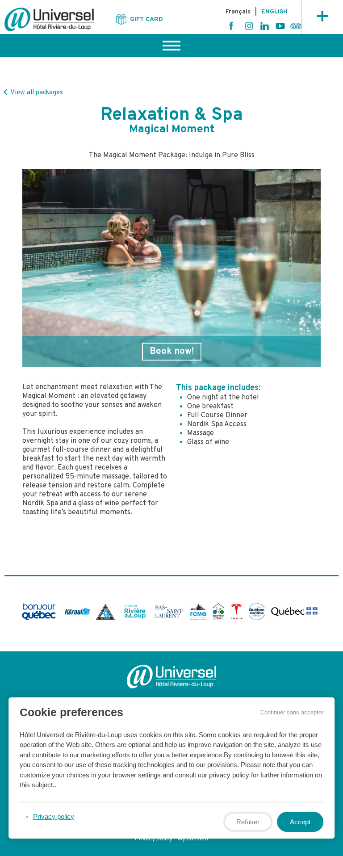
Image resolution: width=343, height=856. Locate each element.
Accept (300, 821)
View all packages (36, 92)
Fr (238, 12)
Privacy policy (153, 839)
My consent (193, 839)
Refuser (247, 821)
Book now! (172, 351)
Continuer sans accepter (291, 712)
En (274, 12)
